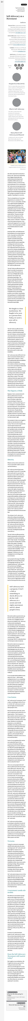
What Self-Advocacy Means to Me (17, 1006)
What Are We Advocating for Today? (16, 996)
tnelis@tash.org (22, 51)
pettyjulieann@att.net (20, 61)
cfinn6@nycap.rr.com (20, 32)
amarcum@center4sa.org (19, 44)
